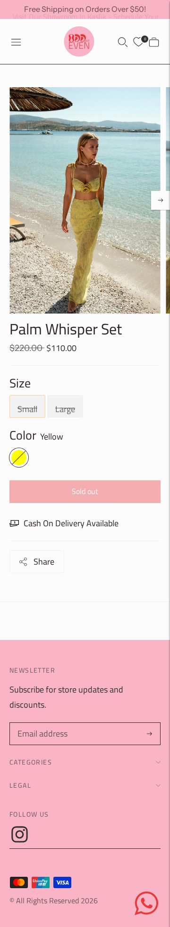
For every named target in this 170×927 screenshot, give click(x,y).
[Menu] (16, 41)
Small (27, 409)
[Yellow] (18, 457)
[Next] (160, 200)
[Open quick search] (122, 41)
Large (65, 409)
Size (20, 383)
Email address (41, 724)
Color (22, 435)
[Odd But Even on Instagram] (19, 839)
